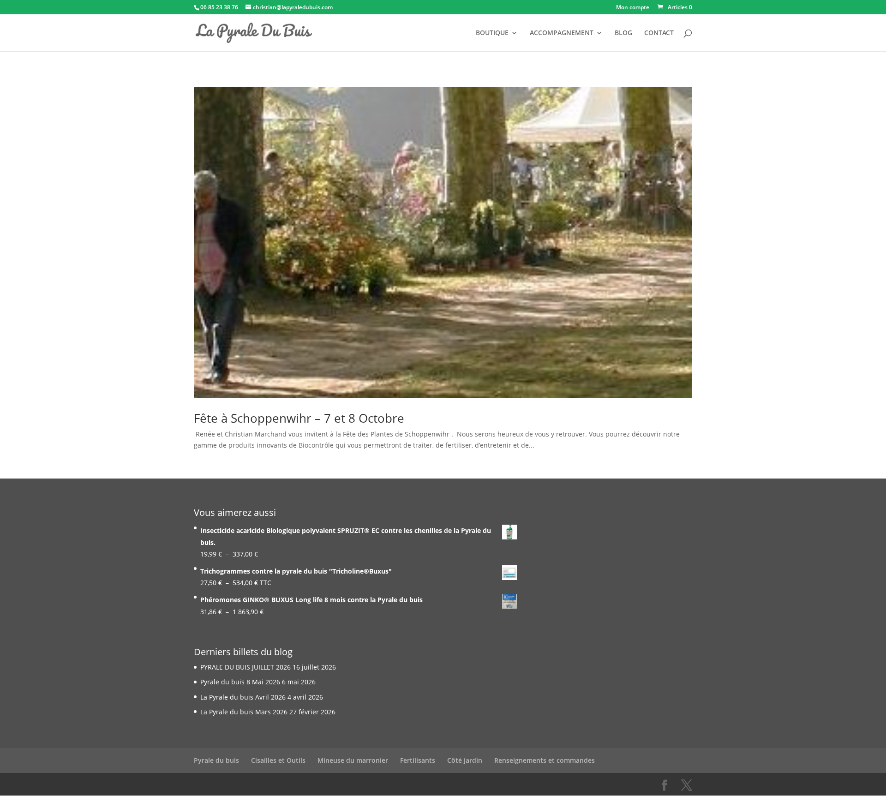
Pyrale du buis (216, 760)
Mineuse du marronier (352, 760)
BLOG (623, 33)
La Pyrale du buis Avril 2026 (243, 697)
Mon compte (632, 8)
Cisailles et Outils (278, 760)
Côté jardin (464, 760)
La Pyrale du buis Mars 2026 (243, 711)
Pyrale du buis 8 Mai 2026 (240, 681)
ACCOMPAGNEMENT (561, 33)
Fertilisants (417, 760)
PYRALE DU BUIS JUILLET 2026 (245, 667)
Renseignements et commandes (544, 760)
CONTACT (659, 33)
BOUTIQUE (492, 33)
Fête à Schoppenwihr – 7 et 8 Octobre (299, 418)
